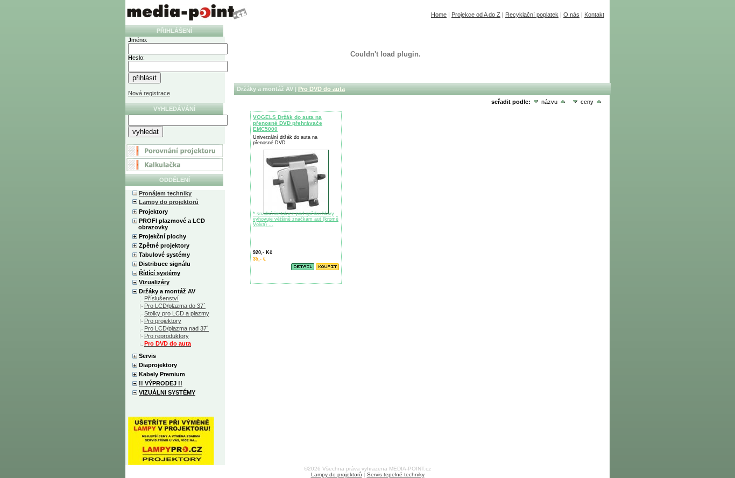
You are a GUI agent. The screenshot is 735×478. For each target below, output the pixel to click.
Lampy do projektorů (169, 202)
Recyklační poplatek (532, 14)
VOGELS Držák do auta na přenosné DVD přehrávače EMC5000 (287, 123)
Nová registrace (149, 93)
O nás (571, 14)
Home (439, 14)
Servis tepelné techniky (396, 474)
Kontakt (594, 14)
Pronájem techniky (165, 193)
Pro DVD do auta (321, 89)
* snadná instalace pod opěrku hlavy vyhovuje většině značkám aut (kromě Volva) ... (295, 219)
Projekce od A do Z (475, 14)
